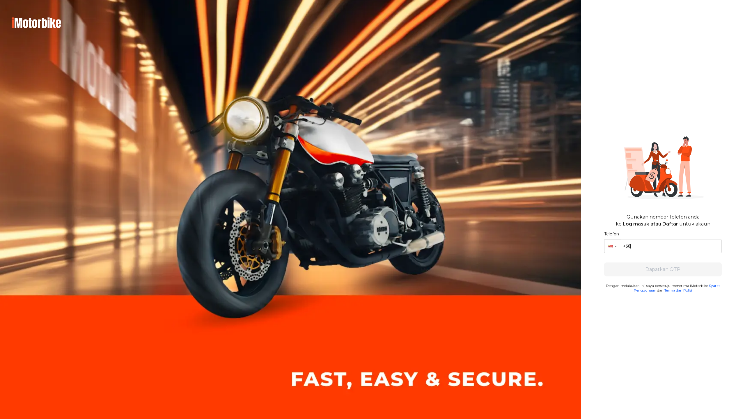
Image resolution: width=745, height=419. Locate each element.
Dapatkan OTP (662, 269)
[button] (612, 246)
